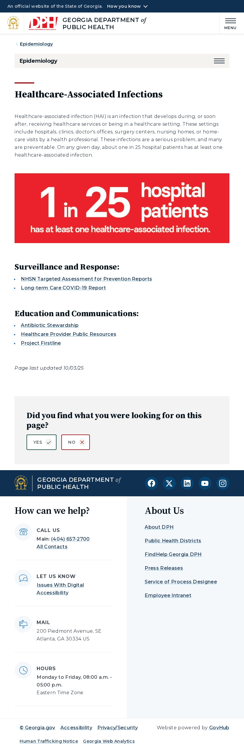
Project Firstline (41, 343)
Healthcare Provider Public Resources (68, 334)
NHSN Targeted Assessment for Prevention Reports (86, 279)
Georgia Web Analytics (109, 741)
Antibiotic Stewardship (50, 325)
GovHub (219, 727)
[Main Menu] (228, 23)
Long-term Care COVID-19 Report (63, 288)
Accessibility (76, 727)
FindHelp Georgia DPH (173, 554)
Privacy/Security (117, 727)
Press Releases (164, 568)
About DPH (159, 527)
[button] (219, 60)
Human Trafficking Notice (49, 741)
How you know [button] (124, 6)
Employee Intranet (168, 595)
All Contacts (52, 547)
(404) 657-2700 (70, 539)
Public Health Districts (173, 541)
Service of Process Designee (181, 582)
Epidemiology (36, 44)
